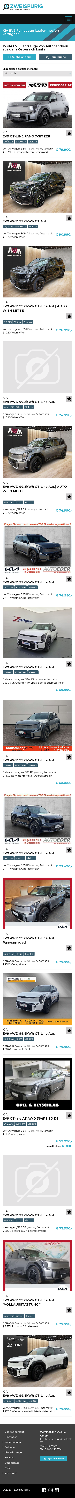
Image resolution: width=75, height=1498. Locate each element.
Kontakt (9, 1457)
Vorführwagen (13, 1442)
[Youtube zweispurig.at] (57, 1490)
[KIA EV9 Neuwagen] (37, 366)
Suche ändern (21, 57)
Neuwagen (11, 1436)
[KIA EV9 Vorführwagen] (37, 104)
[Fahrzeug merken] (69, 133)
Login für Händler (55, 1458)
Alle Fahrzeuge (13, 1452)
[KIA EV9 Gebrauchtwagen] (37, 632)
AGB (7, 1467)
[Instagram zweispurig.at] (50, 1490)
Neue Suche (57, 57)
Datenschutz (12, 1462)
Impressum (11, 1473)
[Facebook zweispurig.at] (44, 1490)
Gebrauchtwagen (15, 1431)
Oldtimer (10, 1447)
